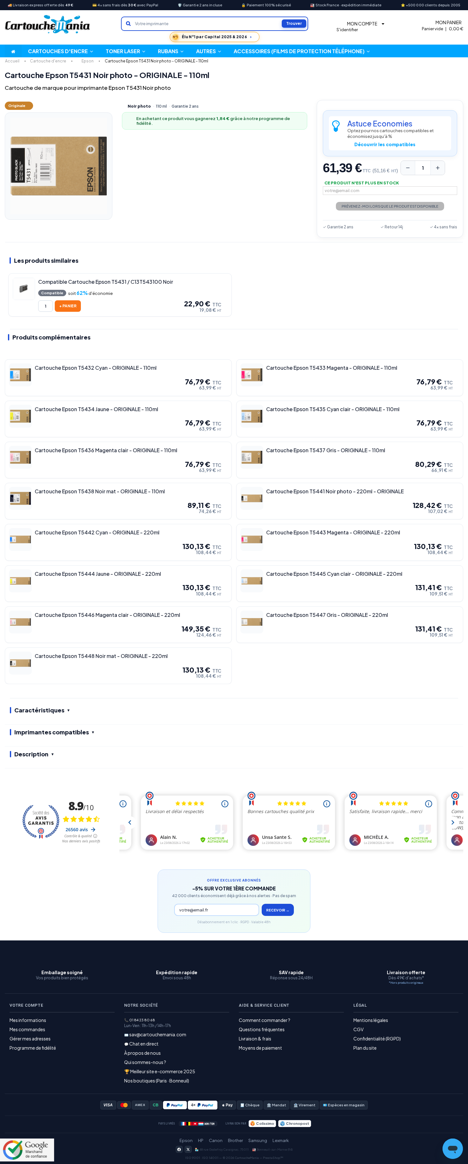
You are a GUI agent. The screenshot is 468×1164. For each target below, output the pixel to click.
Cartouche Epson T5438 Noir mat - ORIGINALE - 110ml (100, 491)
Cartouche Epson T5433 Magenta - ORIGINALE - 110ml (331, 368)
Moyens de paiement (260, 1048)
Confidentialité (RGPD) (377, 1038)
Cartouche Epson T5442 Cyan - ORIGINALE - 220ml (97, 532)
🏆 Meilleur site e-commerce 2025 (159, 1071)
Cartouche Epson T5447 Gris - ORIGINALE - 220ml (327, 615)
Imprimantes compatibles (51, 732)
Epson (186, 1140)
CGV (358, 1029)
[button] (208, 51)
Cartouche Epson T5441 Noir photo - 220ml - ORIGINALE (335, 491)
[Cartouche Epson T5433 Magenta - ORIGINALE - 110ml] (252, 375)
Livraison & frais (255, 1038)
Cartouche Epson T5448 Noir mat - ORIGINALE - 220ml (101, 656)
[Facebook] (179, 1149)
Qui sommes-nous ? (145, 1062)
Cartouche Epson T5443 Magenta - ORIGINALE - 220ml (333, 532)
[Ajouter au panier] (68, 306)
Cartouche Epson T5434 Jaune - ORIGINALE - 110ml (96, 409)
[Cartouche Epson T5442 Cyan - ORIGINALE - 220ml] (20, 539)
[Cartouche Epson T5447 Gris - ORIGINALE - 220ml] (252, 622)
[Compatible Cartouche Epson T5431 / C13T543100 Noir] (24, 289)
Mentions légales (370, 1020)
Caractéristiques (39, 710)
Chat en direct (144, 1043)
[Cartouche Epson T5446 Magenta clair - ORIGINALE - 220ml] (20, 622)
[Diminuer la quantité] (408, 168)
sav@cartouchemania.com (157, 1034)
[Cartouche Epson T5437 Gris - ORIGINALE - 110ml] (252, 457)
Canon (216, 1140)
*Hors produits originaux (406, 982)
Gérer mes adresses (30, 1038)
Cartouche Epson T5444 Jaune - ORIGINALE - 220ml (98, 574)
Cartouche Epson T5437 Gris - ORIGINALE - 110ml (325, 450)
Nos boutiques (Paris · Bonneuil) (156, 1080)
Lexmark (281, 1140)
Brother (235, 1140)
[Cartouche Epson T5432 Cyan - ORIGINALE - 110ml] (20, 375)
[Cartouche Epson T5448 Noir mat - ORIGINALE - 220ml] (20, 663)
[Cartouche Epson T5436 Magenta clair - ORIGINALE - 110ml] (20, 457)
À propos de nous (142, 1053)
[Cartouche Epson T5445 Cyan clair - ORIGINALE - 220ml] (252, 581)
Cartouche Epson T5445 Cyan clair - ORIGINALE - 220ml (334, 574)
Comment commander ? (264, 1020)
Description (31, 754)
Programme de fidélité (33, 1048)
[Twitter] (188, 1149)
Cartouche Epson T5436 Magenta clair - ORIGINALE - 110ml (106, 450)
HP (200, 1140)
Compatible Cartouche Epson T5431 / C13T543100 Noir (105, 282)
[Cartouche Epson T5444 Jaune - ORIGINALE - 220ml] (20, 581)
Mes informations (28, 1020)
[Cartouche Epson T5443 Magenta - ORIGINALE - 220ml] (252, 539)
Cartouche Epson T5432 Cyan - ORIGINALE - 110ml (96, 368)
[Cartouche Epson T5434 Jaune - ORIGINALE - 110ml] (20, 416)
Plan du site (365, 1048)
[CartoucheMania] (48, 24)
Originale (16, 106)
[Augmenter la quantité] (438, 168)
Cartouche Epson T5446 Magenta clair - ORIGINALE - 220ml (107, 615)
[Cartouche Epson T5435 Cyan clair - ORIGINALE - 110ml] (252, 416)
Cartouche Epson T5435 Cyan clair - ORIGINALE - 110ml (333, 409)
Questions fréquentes (262, 1029)
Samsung (257, 1140)
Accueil (12, 61)
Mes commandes (27, 1029)
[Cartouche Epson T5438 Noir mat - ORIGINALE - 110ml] (20, 498)
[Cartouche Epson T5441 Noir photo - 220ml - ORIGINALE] (252, 498)
